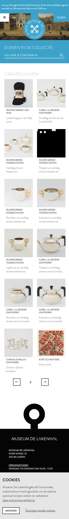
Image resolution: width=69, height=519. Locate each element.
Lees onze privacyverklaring (18, 500)
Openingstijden (18, 465)
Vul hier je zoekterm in (14, 51)
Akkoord (11, 510)
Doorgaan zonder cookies (40, 510)
